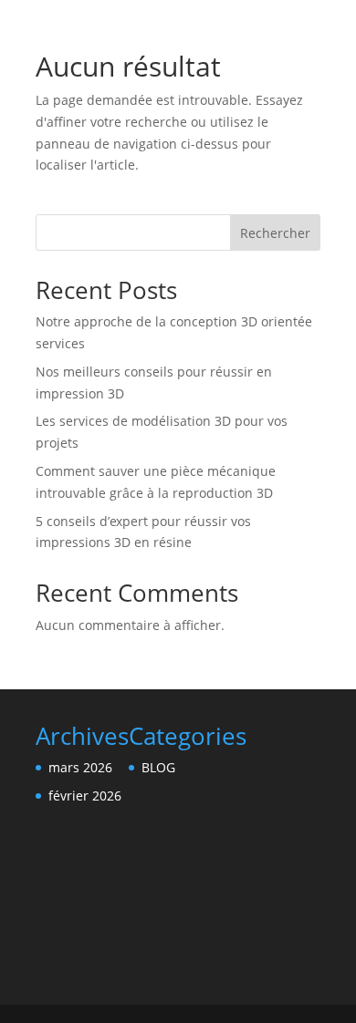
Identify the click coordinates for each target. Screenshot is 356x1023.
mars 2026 (80, 767)
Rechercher (275, 233)
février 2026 (84, 795)
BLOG (158, 767)
